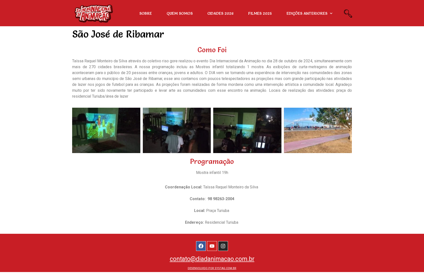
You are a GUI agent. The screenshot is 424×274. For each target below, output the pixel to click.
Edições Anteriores (307, 13)
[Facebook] (201, 246)
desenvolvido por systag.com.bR (212, 268)
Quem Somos (180, 13)
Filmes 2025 (260, 13)
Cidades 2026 (220, 13)
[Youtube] (212, 246)
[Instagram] (223, 246)
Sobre (145, 13)
